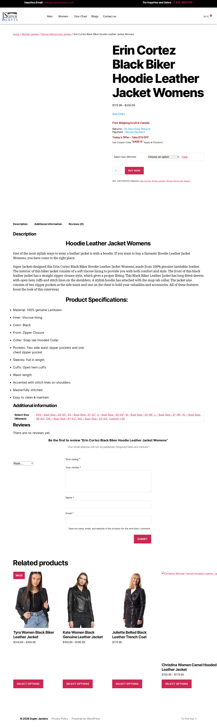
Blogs (94, 16)
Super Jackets (39, 718)
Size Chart (80, 16)
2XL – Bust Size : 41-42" (61, 418)
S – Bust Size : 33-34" (110, 414)
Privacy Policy (60, 718)
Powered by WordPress (86, 718)
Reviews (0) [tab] (76, 224)
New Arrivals (145, 181)
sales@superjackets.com (59, 2)
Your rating (73, 459)
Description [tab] (20, 224)
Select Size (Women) (125, 156)
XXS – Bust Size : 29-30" (51, 414)
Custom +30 (117, 418)
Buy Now (134, 170)
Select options (28, 683)
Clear (185, 156)
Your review (73, 467)
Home (16, 34)
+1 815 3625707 (182, 2)
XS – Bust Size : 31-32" (82, 414)
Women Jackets (30, 34)
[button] (50, 16)
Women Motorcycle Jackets (56, 34)
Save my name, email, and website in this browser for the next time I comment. (110, 528)
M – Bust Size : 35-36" (139, 414)
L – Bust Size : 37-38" (167, 414)
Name (70, 497)
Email (70, 513)
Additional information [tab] (48, 224)
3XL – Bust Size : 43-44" (92, 418)
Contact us (109, 16)
